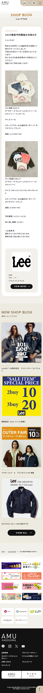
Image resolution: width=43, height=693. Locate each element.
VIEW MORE (20, 286)
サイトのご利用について (30, 656)
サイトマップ (6, 665)
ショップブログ (12, 551)
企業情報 (5, 653)
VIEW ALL (21, 532)
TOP (3, 551)
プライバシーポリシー (29, 653)
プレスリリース (27, 662)
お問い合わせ (6, 662)
